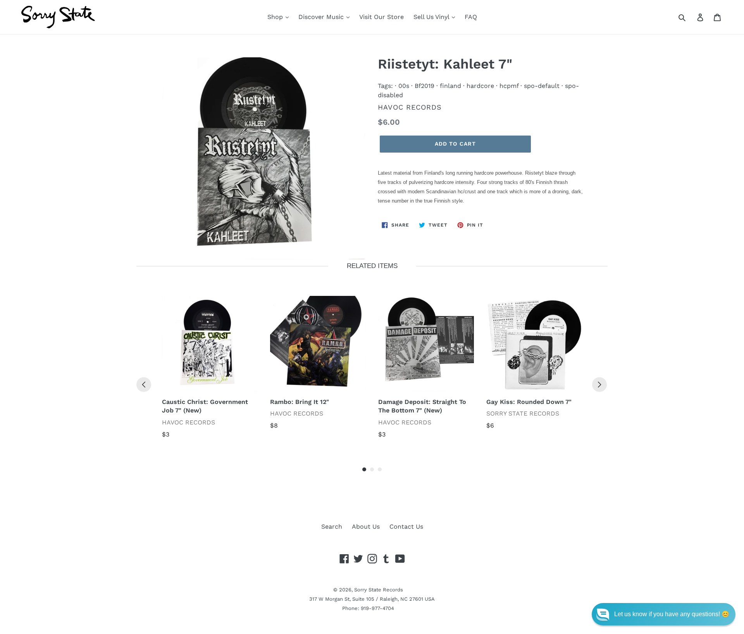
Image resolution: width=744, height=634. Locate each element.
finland (450, 85)
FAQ (471, 17)
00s (403, 85)
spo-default (542, 85)
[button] (663, 614)
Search (331, 526)
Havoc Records (410, 107)
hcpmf (508, 85)
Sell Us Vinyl (432, 17)
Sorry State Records (378, 590)
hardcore (480, 85)
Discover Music (322, 17)
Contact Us (406, 526)
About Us (366, 526)
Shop (276, 17)
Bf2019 (424, 85)
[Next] (599, 384)
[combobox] (690, 17)
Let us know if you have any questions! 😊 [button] (671, 614)
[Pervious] (143, 384)
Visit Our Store (381, 17)
